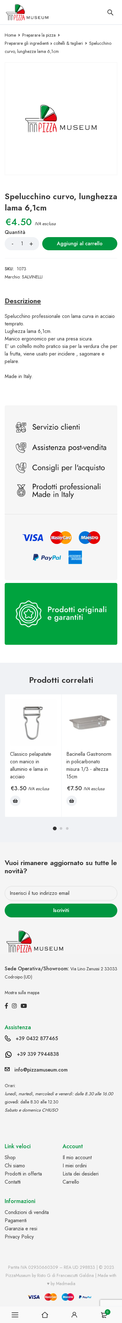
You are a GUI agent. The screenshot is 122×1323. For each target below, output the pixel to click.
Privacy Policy (19, 1236)
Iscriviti (61, 910)
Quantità (15, 232)
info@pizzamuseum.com (41, 1069)
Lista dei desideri (81, 1173)
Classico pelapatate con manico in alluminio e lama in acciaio (30, 765)
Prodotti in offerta (23, 1173)
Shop (10, 1157)
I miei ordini (75, 1165)
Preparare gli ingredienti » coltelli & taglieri (44, 43)
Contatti (13, 1182)
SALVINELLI (32, 277)
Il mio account (77, 1157)
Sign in (74, 1315)
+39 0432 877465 (37, 1038)
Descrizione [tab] (23, 301)
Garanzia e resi (21, 1228)
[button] (15, 801)
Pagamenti (16, 1220)
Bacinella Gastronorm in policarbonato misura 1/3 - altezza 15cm (88, 765)
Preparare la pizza (39, 35)
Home (10, 35)
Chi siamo (15, 1165)
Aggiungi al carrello (80, 243)
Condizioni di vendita (27, 1212)
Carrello (71, 1182)
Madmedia (65, 1283)
